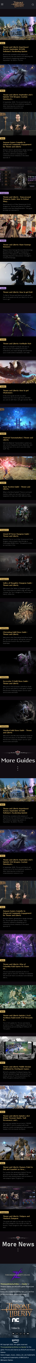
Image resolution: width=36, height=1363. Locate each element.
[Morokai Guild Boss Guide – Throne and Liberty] (18, 711)
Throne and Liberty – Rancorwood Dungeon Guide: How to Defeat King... (17, 199)
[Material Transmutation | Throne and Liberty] (18, 419)
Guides (3, 241)
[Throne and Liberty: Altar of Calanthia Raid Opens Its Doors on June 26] (18, 945)
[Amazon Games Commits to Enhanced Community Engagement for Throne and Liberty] (18, 123)
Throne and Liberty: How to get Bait (17, 292)
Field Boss (4, 628)
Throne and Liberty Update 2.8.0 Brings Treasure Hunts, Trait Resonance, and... (16, 1118)
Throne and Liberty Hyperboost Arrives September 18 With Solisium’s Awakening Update (15, 49)
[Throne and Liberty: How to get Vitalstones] (18, 371)
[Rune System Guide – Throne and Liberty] (18, 468)
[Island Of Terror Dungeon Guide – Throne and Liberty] (18, 515)
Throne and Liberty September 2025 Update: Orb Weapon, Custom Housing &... (17, 97)
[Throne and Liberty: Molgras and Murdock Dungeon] (18, 1197)
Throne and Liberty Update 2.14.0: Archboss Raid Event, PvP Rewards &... (18, 1018)
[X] (24, 1333)
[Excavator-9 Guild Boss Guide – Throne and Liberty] (18, 662)
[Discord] (13, 1333)
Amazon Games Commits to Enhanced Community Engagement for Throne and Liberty (17, 145)
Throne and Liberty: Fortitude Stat (17, 344)
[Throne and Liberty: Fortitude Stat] (18, 324)
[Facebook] (17, 1333)
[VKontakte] (28, 1333)
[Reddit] (20, 1333)
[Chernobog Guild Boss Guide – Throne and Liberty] (18, 613)
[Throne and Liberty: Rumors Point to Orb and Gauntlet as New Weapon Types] (18, 1148)
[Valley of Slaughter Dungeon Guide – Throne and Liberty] (18, 564)
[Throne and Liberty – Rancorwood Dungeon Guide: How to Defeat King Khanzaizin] (18, 178)
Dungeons (4, 193)
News (3, 43)
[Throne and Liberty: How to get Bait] (18, 273)
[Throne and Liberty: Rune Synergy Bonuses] (18, 226)
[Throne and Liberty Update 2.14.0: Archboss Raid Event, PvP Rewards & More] (18, 996)
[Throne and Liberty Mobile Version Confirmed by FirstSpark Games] (18, 1048)
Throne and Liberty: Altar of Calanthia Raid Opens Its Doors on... (16, 966)
